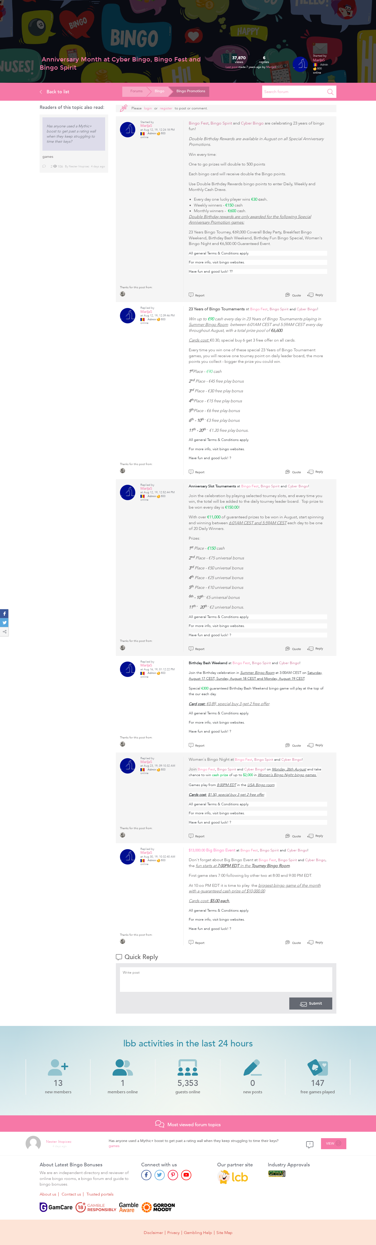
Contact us (71, 1194)
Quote (296, 295)
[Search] (330, 92)
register (166, 108)
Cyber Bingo (252, 123)
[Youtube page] (186, 1175)
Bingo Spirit (221, 123)
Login (148, 108)
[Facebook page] (146, 1175)
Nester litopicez (79, 166)
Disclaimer (153, 1233)
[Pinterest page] (173, 1175)
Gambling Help (198, 1233)
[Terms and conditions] (95, 1207)
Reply (319, 295)
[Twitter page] (159, 1175)
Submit (315, 1003)
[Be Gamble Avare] (129, 1207)
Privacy (173, 1233)
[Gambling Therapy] (158, 1207)
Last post (232, 67)
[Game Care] (56, 1207)
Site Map (224, 1233)
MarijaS (271, 67)
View (330, 1143)
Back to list (57, 92)
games (47, 156)
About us (48, 1194)
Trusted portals (100, 1194)
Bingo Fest (198, 123)
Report (199, 295)
